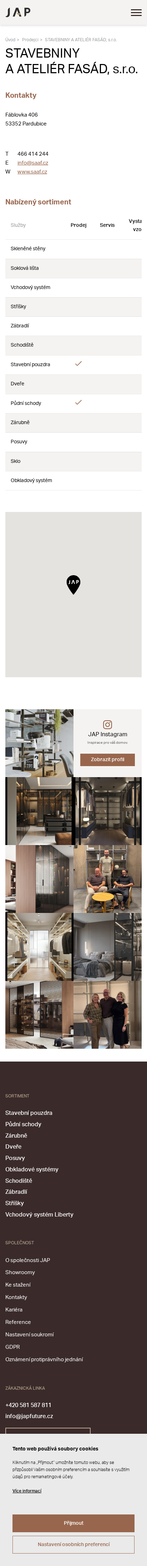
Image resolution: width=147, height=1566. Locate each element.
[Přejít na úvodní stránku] (17, 12)
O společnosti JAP (27, 1260)
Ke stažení (17, 1285)
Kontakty (16, 1297)
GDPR (12, 1347)
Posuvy (15, 1158)
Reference (18, 1322)
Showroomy (20, 1272)
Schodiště (18, 1181)
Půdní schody (23, 1124)
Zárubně (16, 1136)
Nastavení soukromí (29, 1334)
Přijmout (73, 1523)
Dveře (13, 1147)
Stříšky (14, 1203)
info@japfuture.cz (29, 1416)
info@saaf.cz (32, 163)
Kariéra (13, 1310)
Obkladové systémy (32, 1169)
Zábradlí (16, 1192)
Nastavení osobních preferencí (74, 1544)
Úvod (10, 40)
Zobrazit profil (107, 759)
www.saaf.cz (32, 172)
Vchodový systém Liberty (39, 1215)
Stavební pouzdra (28, 1113)
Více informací (26, 1491)
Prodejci (30, 40)
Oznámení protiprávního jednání (44, 1359)
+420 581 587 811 (28, 1405)
